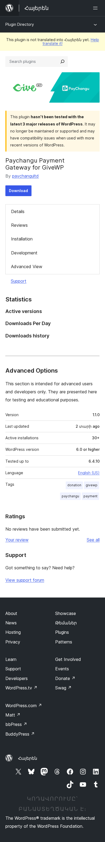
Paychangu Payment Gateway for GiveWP (35, 164)
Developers (16, 678)
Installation (22, 239)
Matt (12, 715)
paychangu (70, 496)
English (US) (89, 472)
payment (90, 496)
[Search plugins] (62, 61)
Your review (17, 539)
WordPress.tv (21, 687)
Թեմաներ (66, 622)
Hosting (13, 632)
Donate (65, 678)
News (11, 622)
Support (18, 281)
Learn (10, 659)
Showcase (65, 613)
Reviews (19, 225)
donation (74, 485)
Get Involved (68, 659)
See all (93, 539)
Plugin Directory (19, 24)
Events (62, 668)
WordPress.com (23, 705)
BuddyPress (20, 734)
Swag (63, 687)
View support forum (24, 580)
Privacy (12, 642)
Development (24, 253)
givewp (91, 485)
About (11, 613)
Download (18, 190)
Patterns (63, 642)
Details (17, 211)
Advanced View (26, 266)
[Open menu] (96, 8)
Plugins (62, 632)
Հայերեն (27, 758)
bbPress (16, 724)
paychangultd (25, 176)
